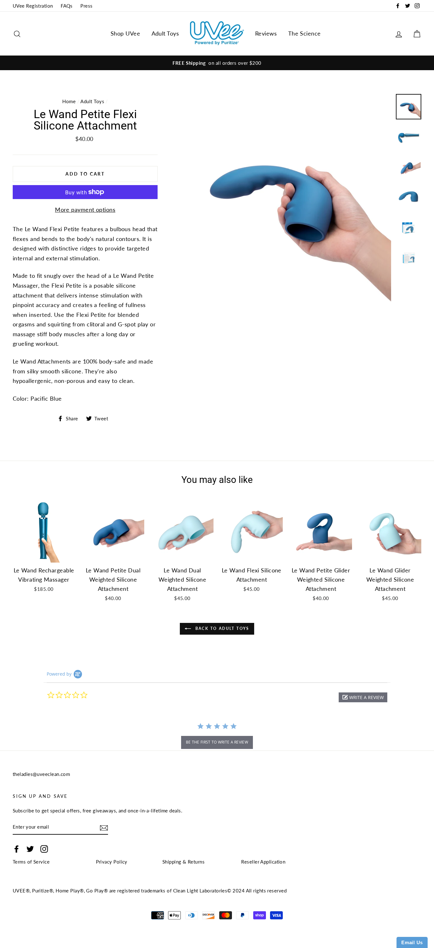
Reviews (266, 33)
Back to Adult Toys (221, 628)
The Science (304, 33)
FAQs (67, 6)
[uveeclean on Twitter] (30, 848)
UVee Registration (33, 6)
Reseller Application (263, 862)
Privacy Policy (111, 862)
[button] (363, 697)
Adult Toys (165, 33)
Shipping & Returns (183, 862)
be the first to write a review (217, 742)
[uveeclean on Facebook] (16, 848)
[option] (217, 63)
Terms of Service (31, 862)
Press (86, 6)
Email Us (412, 942)
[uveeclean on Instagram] (44, 848)
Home (69, 101)
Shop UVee (125, 33)
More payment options (85, 209)
